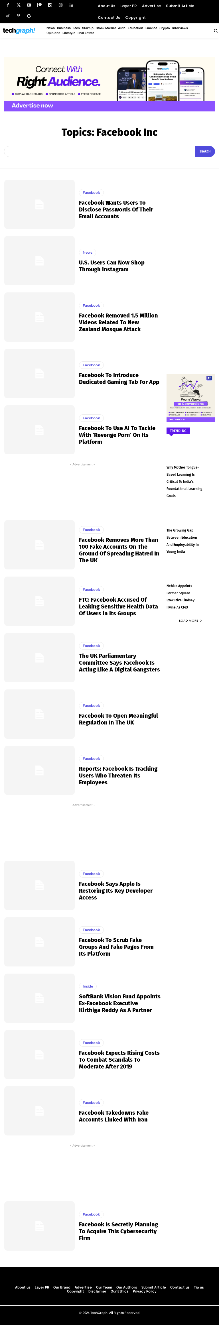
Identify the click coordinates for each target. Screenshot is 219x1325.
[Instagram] (60, 5)
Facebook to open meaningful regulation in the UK (118, 719)
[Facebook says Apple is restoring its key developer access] (39, 885)
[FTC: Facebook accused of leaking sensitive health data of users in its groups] (39, 601)
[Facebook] (8, 5)
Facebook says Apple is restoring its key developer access (116, 890)
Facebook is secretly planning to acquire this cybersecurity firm (118, 1231)
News (87, 252)
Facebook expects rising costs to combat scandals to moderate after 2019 (119, 1059)
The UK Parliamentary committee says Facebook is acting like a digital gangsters (119, 662)
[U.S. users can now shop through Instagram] (39, 260)
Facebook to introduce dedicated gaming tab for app (119, 378)
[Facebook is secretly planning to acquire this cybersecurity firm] (39, 1226)
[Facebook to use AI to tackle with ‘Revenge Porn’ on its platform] (39, 430)
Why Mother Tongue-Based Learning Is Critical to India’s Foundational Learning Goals (184, 481)
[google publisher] (29, 16)
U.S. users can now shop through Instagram (112, 266)
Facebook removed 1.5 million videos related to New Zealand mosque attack (118, 322)
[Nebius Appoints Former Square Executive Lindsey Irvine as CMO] (191, 575)
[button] (215, 30)
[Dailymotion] (50, 5)
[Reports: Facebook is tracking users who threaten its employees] (39, 770)
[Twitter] (18, 5)
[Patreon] (39, 5)
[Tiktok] (8, 16)
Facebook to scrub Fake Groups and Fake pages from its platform (116, 947)
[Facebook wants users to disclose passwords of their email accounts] (39, 204)
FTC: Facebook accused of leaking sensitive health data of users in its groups (118, 606)
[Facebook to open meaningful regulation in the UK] (39, 714)
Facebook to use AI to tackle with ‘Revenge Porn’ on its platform (117, 435)
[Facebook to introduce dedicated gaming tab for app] (39, 373)
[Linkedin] (71, 5)
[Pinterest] (18, 16)
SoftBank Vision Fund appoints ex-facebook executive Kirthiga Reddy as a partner (120, 1003)
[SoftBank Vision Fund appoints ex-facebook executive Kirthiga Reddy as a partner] (39, 998)
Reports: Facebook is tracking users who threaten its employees (118, 775)
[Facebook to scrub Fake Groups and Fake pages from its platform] (39, 941)
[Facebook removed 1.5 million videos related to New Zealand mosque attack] (39, 317)
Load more (188, 620)
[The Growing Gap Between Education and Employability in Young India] (191, 519)
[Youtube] (29, 5)
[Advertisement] (82, 490)
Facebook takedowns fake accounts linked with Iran (114, 1116)
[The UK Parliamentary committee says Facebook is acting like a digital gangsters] (39, 657)
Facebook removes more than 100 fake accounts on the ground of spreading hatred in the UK (119, 550)
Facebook (91, 192)
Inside (88, 986)
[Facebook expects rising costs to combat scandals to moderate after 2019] (39, 1054)
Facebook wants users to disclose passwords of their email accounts (116, 209)
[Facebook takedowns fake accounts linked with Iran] (39, 1110)
